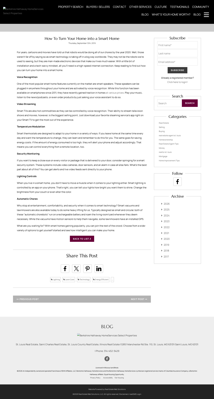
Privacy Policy (95, 378)
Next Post (138, 299)
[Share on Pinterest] (87, 268)
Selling (162, 127)
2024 (167, 215)
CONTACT (119, 7)
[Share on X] (76, 268)
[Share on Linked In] (99, 268)
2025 (167, 209)
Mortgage (163, 156)
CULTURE (161, 7)
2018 (166, 250)
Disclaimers (123, 394)
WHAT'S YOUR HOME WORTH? (171, 14)
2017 (166, 256)
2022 (167, 227)
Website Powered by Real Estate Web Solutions (107, 389)
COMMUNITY (200, 7)
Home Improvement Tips (169, 160)
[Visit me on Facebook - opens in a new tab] (177, 181)
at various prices (115, 92)
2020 (167, 239)
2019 (166, 245)
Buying (162, 131)
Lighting (56, 279)
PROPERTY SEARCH (70, 7)
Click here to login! (177, 82)
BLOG (145, 14)
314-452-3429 (111, 351)
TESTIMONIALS (179, 7)
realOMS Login (135, 394)
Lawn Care (69, 279)
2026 (167, 203)
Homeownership (166, 139)
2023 (167, 221)
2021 (166, 233)
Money (162, 148)
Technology (84, 279)
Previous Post (29, 299)
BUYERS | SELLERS (98, 7)
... (112, 279)
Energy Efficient (102, 279)
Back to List (81, 238)
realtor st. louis (165, 152)
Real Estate (164, 123)
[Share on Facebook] (65, 268)
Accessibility (108, 378)
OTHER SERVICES (140, 7)
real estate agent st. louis (170, 135)
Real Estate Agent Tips (168, 143)
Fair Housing (119, 378)
